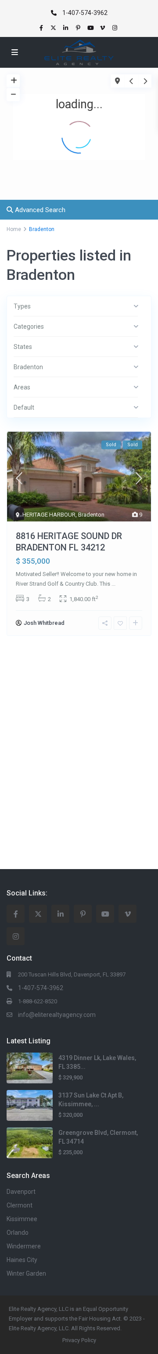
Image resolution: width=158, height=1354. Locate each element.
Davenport (21, 1191)
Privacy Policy (79, 1340)
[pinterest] (79, 27)
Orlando (18, 1232)
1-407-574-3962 (85, 12)
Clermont (19, 1205)
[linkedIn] (67, 27)
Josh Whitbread (44, 623)
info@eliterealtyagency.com (57, 1014)
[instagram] (116, 27)
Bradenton (91, 514)
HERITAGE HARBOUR (48, 514)
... (113, 583)
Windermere (24, 1246)
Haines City (22, 1259)
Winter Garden (26, 1273)
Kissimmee (22, 1218)
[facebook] (42, 27)
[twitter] (54, 27)
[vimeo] (103, 27)
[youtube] (91, 27)
